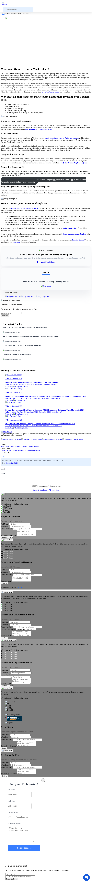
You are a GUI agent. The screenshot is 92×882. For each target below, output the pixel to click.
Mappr (17, 446)
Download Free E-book (46, 262)
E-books (21, 450)
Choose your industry (8, 629)
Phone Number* (7, 529)
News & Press (35, 450)
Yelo (2, 446)
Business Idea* (6, 581)
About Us (10, 450)
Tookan (7, 446)
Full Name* (5, 524)
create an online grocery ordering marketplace (62, 138)
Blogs (16, 450)
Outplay (36, 446)
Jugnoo (30, 446)
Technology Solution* (9, 535)
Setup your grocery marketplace (74, 234)
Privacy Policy (54, 490)
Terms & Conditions (40, 490)
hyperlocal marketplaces (50, 92)
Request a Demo (7, 537)
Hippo (12, 446)
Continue (5, 583)
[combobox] (16, 529)
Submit (4, 748)
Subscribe (5, 315)
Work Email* (5, 526)
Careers (3, 450)
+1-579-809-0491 (11, 463)
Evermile (24, 446)
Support (27, 450)
